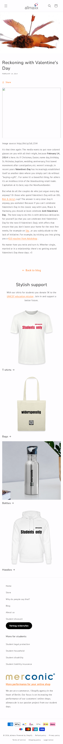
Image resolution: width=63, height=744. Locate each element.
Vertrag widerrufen (19, 625)
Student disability (14, 657)
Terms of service (19, 740)
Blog (8, 605)
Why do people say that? (18, 599)
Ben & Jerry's (8, 199)
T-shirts (6, 370)
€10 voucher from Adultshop (22, 238)
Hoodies (7, 569)
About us (10, 612)
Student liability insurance (19, 664)
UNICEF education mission (20, 296)
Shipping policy (35, 740)
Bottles (6, 503)
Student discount (14, 619)
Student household (15, 650)
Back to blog (33, 270)
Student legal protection (18, 644)
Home (8, 586)
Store (8, 592)
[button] (6, 6)
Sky (27, 230)
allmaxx (13, 735)
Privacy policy (54, 735)
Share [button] (8, 82)
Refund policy (40, 735)
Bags (5, 436)
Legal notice (48, 740)
